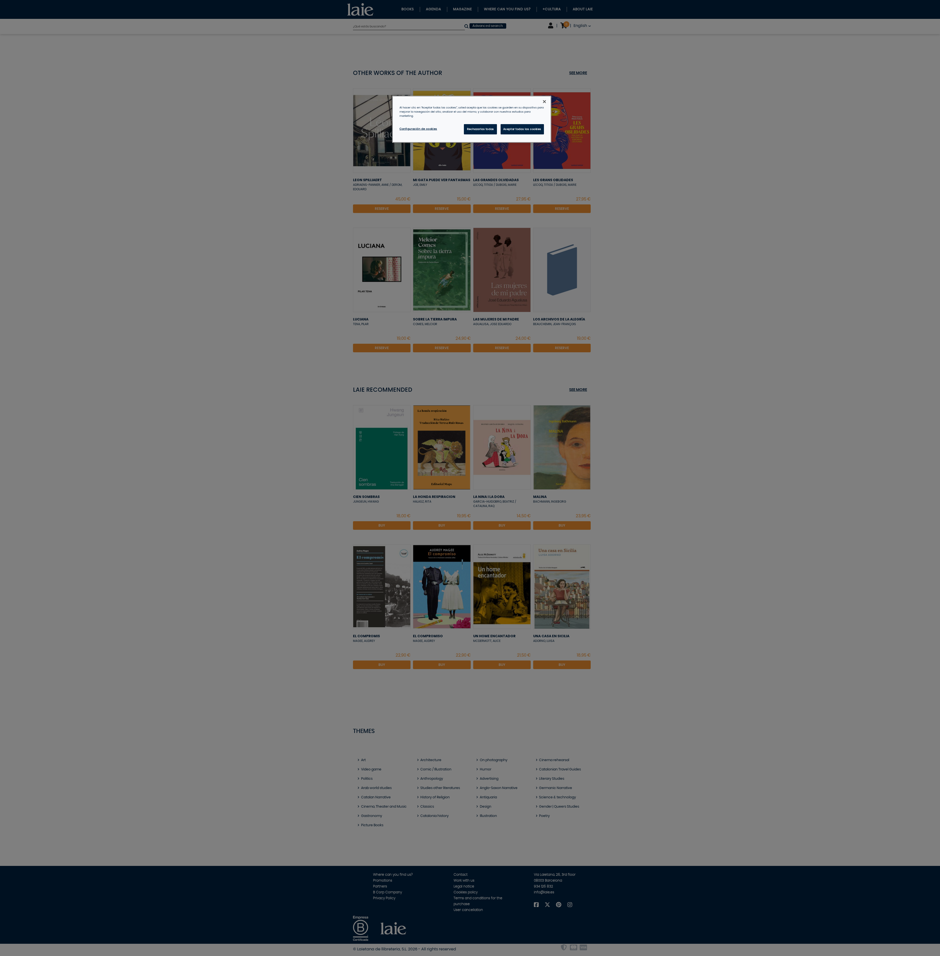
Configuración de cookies (418, 129)
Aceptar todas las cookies (522, 129)
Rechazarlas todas (480, 129)
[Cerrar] (544, 101)
